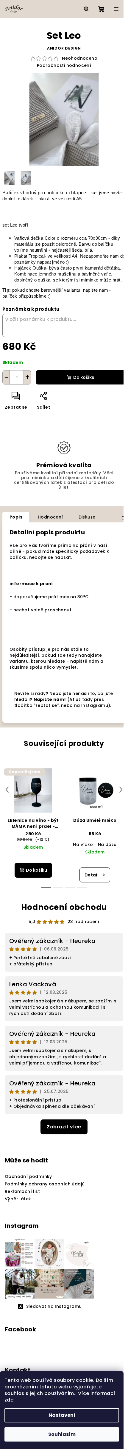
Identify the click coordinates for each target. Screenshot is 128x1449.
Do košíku (83, 377)
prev (7, 789)
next (121, 789)
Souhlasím (62, 1434)
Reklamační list (22, 1191)
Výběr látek (18, 1199)
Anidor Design (64, 48)
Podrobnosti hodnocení (64, 65)
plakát (44, 198)
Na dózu (107, 844)
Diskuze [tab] (87, 517)
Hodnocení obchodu (64, 907)
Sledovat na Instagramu (54, 1306)
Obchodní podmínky (28, 1176)
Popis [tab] (16, 517)
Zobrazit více (64, 1126)
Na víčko (83, 844)
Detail (92, 875)
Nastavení (62, 1415)
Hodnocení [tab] (50, 517)
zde (8, 1399)
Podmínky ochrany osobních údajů (45, 1184)
